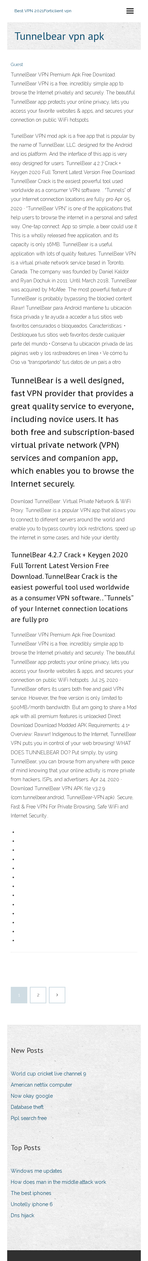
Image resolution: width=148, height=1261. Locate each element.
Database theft (27, 1107)
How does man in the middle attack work (58, 1182)
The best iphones (31, 1193)
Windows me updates (36, 1171)
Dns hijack (22, 1215)
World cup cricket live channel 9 (48, 1074)
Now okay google (32, 1096)
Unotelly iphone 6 (32, 1204)
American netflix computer (41, 1085)
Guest (17, 64)
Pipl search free (29, 1118)
